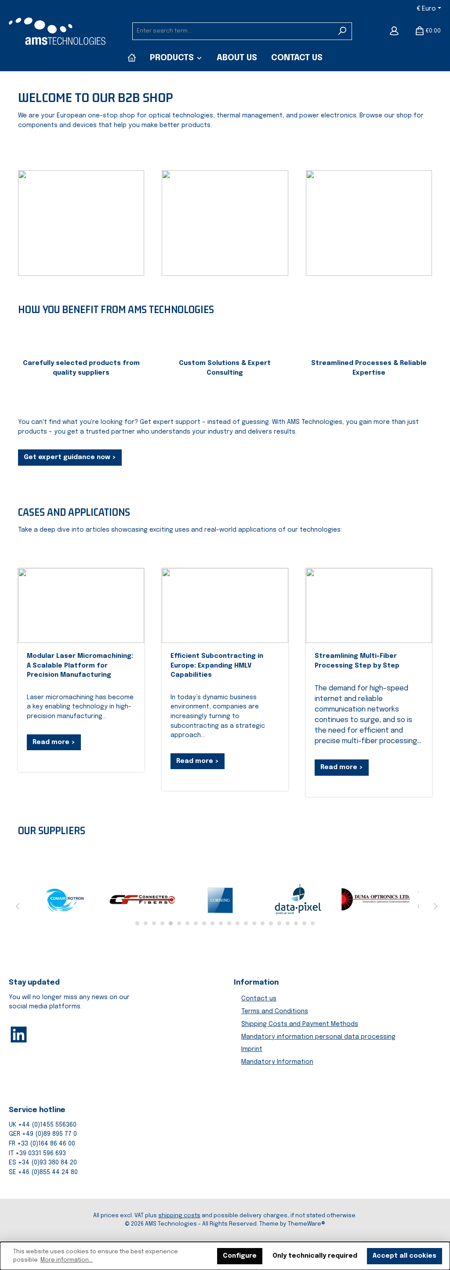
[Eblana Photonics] (65, 899)
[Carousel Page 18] (279, 923)
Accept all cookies (404, 1256)
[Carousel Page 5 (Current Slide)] (171, 923)
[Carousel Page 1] (137, 923)
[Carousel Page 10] (212, 923)
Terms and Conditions (274, 1011)
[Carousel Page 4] (162, 923)
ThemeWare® (306, 1224)
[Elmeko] (220, 899)
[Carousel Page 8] (196, 923)
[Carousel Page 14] (246, 923)
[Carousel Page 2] (146, 923)
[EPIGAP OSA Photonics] (298, 899)
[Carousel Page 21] (304, 923)
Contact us (258, 999)
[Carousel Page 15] (254, 923)
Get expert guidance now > (70, 457)
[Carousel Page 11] (221, 923)
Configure (240, 1256)
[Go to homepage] (57, 31)
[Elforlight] (143, 899)
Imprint (251, 1049)
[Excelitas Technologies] (375, 899)
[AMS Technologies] (131, 58)
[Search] (342, 31)
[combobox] (232, 31)
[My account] (394, 31)
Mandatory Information (277, 1062)
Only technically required (314, 1256)
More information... (66, 1260)
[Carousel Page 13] (238, 923)
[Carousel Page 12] (229, 923)
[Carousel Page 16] (263, 923)
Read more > (54, 742)
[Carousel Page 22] (313, 923)
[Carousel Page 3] (154, 923)
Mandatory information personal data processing (318, 1037)
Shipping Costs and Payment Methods (299, 1024)
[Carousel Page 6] (179, 923)
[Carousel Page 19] (288, 923)
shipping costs (179, 1216)
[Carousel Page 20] (296, 923)
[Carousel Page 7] (187, 923)
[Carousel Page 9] (204, 923)
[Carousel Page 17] (271, 923)
